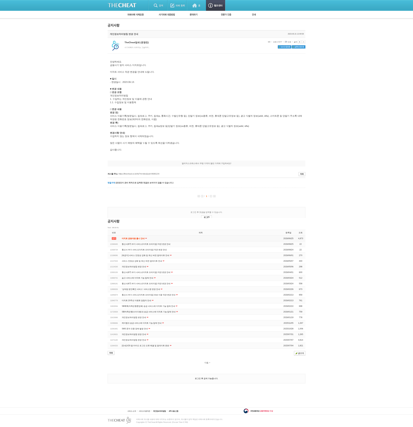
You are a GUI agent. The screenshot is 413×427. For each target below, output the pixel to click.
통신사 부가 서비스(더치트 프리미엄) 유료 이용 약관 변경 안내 (149, 295)
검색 (158, 5)
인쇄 (289, 42)
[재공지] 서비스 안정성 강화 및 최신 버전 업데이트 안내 (146, 255)
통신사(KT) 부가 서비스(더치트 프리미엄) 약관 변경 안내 (146, 244)
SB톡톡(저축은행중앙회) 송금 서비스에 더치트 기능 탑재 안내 (149, 306)
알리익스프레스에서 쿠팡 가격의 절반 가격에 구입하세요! (206, 163)
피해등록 (177, 5)
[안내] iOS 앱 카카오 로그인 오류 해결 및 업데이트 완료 (146, 346)
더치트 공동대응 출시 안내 (133, 238)
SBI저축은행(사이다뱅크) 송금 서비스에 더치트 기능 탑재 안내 (149, 312)
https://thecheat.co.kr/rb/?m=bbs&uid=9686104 (139, 174)
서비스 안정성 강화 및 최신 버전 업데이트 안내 (142, 261)
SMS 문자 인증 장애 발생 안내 (135, 329)
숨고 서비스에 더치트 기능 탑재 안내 (138, 278)
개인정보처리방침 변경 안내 (134, 267)
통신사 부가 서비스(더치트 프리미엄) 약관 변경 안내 (144, 250)
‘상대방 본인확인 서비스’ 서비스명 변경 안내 (141, 289)
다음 (206, 363)
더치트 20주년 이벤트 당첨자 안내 (137, 300)
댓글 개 (111, 183)
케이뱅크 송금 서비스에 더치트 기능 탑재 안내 (142, 323)
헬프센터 (215, 5)
